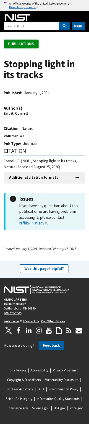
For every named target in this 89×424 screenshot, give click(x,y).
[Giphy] (59, 330)
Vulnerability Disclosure (62, 380)
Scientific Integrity (19, 399)
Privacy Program (64, 370)
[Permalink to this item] (24, 108)
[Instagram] (39, 330)
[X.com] (9, 330)
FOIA (40, 389)
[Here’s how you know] (44, 5)
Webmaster (11, 321)
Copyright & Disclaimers (24, 380)
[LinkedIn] (29, 330)
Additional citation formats (33, 177)
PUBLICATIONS (21, 43)
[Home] (17, 17)
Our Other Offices (53, 321)
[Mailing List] (79, 330)
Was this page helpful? (44, 268)
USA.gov (59, 408)
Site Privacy (18, 370)
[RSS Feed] (69, 330)
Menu (79, 26)
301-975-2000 (12, 313)
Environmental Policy (63, 389)
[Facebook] (19, 330)
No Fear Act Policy (20, 389)
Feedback (51, 345)
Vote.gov (76, 408)
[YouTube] (49, 330)
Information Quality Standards (58, 399)
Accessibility (39, 370)
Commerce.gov (17, 408)
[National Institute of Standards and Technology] (36, 289)
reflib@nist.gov (31, 223)
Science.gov (40, 408)
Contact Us (31, 321)
